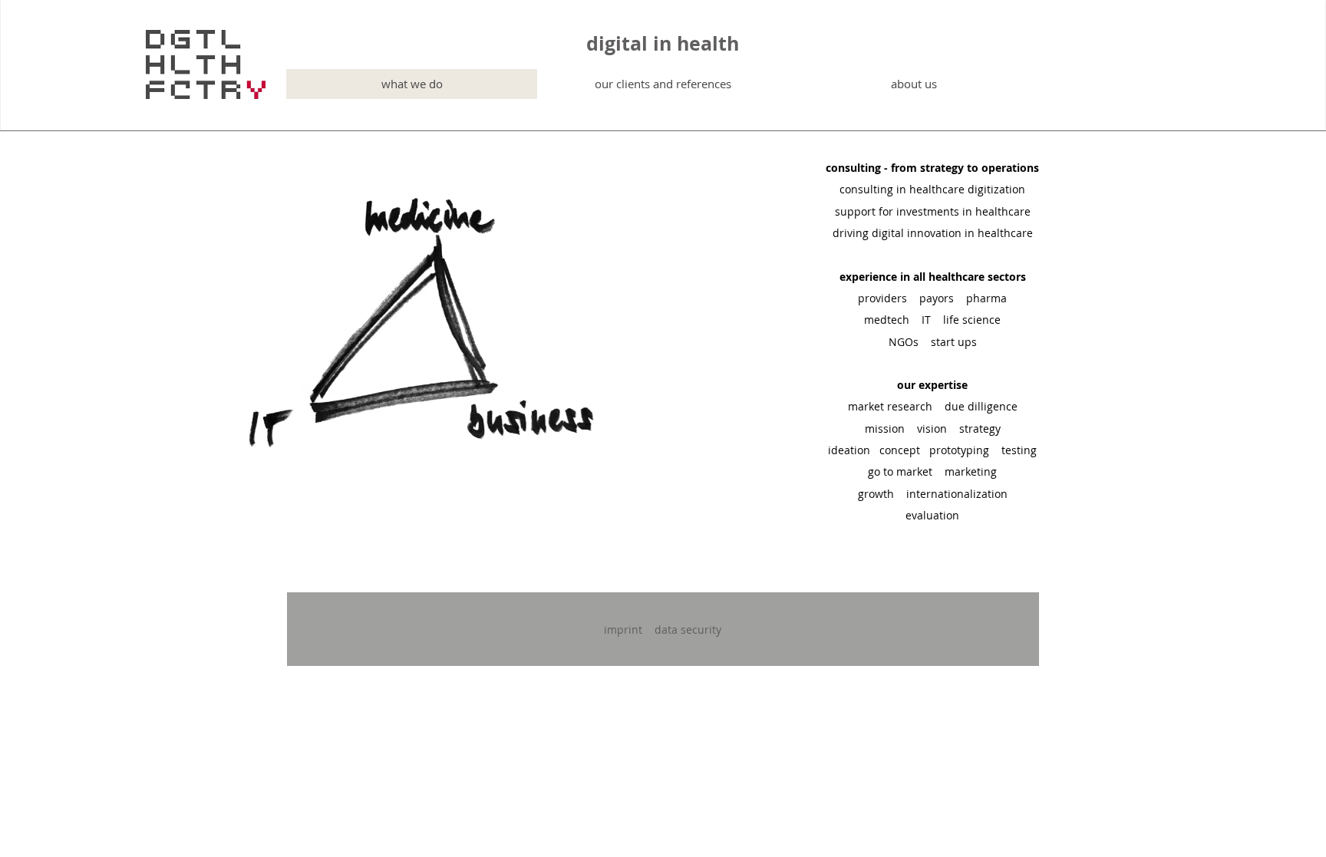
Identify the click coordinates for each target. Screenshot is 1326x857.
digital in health (662, 43)
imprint (623, 629)
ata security (691, 629)
